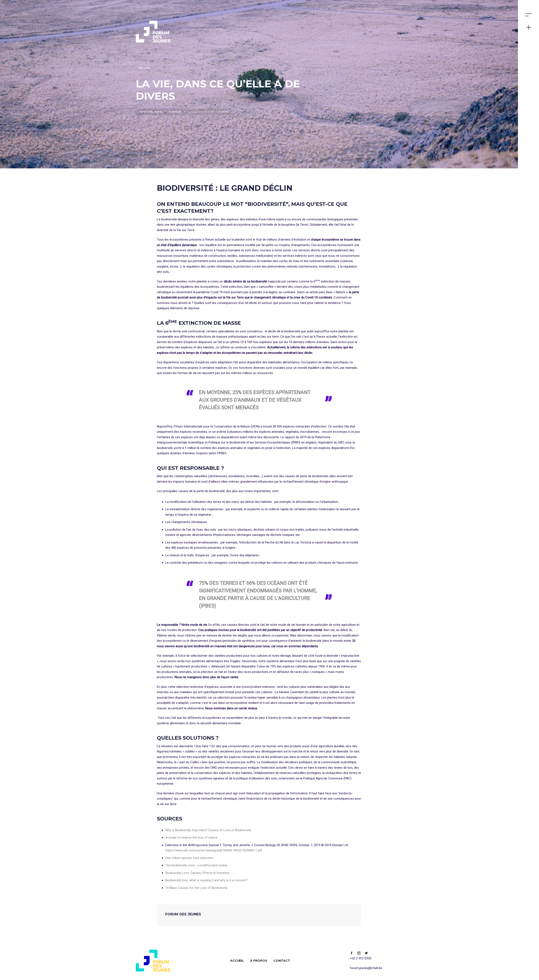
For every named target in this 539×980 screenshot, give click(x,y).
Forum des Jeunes (183, 914)
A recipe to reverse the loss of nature (191, 837)
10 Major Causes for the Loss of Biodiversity (196, 888)
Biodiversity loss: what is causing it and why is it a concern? (206, 880)
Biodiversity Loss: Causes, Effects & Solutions (197, 873)
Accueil (237, 960)
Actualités (145, 68)
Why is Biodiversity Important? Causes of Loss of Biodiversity (208, 830)
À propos (258, 960)
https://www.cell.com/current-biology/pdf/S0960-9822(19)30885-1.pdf (213, 850)
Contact (282, 960)
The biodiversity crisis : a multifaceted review (196, 865)
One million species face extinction (189, 858)
